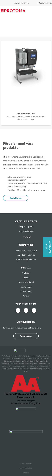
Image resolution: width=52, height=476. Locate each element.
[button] (50, 11)
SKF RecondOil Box (26, 113)
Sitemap (26, 472)
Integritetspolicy (26, 468)
